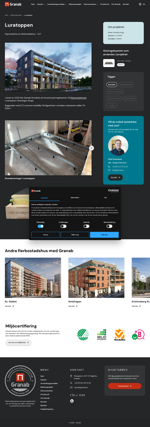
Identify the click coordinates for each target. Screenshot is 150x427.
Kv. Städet (11, 301)
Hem (33, 4)
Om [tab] (105, 197)
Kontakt (126, 4)
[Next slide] (91, 148)
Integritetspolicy (47, 409)
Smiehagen (74, 301)
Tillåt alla (104, 235)
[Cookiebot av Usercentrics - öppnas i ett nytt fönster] (110, 190)
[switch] (63, 226)
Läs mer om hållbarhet (17, 342)
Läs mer (120, 64)
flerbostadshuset (78, 98)
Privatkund (104, 4)
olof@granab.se (118, 170)
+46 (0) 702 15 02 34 (120, 167)
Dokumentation (90, 4)
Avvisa (45, 235)
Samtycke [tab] (44, 198)
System (40, 4)
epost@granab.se (81, 387)
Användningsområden (56, 4)
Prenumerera (123, 386)
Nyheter (44, 405)
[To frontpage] (13, 4)
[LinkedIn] (72, 401)
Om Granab (115, 4)
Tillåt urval (75, 235)
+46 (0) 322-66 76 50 (82, 383)
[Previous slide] (4, 148)
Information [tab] (75, 197)
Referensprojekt (75, 4)
